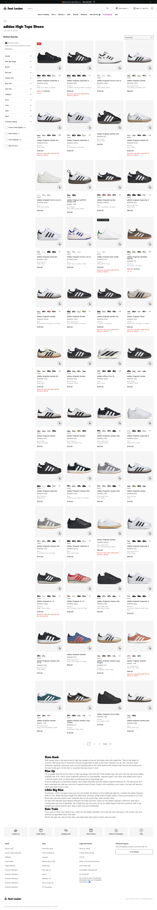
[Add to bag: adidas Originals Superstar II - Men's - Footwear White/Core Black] (90, 127)
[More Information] (94, 2)
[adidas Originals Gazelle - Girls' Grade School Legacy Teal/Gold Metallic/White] (139, 656)
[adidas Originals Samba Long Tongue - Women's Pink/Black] (114, 656)
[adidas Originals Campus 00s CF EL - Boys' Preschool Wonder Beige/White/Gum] (44, 656)
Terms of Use (83, 848)
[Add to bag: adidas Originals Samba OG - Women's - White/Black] (60, 127)
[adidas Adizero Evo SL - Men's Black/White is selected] (99, 371)
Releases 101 (46, 878)
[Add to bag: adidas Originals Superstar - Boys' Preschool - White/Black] (60, 244)
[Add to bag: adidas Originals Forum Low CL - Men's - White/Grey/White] (60, 187)
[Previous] (6, 2)
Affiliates (8, 857)
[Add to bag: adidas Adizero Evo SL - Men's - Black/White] (120, 363)
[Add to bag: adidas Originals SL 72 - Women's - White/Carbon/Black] (60, 588)
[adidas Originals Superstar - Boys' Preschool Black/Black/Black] (49, 252)
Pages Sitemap (10, 866)
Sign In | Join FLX (142, 8)
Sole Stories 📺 (95, 14)
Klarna (44, 874)
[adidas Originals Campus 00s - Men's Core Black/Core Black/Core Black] (84, 486)
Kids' (69, 14)
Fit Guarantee (47, 887)
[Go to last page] (110, 743)
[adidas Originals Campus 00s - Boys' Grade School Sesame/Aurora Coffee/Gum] (114, 596)
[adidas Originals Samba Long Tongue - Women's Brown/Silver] (104, 656)
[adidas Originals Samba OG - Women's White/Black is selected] (39, 135)
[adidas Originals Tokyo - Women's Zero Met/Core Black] (139, 311)
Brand (7, 67)
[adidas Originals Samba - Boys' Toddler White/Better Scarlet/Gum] (134, 371)
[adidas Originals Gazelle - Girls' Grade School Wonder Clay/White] (49, 715)
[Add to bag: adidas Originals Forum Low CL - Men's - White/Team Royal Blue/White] (90, 244)
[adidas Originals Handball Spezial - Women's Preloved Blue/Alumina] (144, 252)
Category (8, 94)
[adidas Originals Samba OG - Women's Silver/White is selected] (129, 135)
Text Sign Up (46, 870)
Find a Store (8, 49)
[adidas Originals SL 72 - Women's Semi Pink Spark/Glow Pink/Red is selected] (69, 596)
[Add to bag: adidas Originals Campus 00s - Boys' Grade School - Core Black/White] (120, 423)
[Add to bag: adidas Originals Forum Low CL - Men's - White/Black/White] (120, 68)
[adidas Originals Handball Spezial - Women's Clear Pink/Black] (139, 252)
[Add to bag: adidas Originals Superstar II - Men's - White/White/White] (150, 423)
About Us (8, 848)
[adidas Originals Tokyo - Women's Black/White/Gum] (134, 311)
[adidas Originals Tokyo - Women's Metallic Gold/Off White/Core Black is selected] (129, 311)
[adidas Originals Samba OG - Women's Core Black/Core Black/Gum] (54, 135)
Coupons (45, 857)
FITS (80, 857)
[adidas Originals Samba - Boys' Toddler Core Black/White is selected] (129, 371)
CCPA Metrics (83, 866)
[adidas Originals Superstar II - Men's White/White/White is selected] (129, 430)
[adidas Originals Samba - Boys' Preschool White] (74, 371)
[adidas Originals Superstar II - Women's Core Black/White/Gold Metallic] (74, 75)
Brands (75, 14)
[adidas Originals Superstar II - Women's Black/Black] (84, 75)
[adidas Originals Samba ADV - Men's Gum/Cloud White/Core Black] (134, 715)
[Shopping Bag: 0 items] (152, 8)
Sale (116, 14)
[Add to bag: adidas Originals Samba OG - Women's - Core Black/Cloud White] (120, 304)
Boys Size (8, 83)
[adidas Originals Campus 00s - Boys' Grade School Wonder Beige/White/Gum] (104, 430)
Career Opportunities (12, 853)
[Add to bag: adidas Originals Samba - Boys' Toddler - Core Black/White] (150, 363)
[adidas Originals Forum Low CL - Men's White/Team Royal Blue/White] (109, 75)
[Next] (151, 2)
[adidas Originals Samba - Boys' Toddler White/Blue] (139, 371)
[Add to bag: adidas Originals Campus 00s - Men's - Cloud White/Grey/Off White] (60, 533)
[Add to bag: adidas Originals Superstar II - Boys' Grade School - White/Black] (150, 187)
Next (105, 744)
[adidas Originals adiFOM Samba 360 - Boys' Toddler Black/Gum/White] (74, 195)
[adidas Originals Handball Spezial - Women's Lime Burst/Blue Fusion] (134, 252)
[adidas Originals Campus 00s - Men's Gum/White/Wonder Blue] (74, 486)
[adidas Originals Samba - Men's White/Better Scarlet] (109, 195)
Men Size (8, 72)
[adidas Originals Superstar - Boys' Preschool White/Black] (54, 252)
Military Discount (47, 861)
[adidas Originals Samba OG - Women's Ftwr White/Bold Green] (44, 135)
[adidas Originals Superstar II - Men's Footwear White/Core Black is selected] (69, 135)
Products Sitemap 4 (11, 883)
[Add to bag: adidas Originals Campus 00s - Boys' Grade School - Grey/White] (120, 478)
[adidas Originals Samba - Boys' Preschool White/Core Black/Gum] (84, 371)
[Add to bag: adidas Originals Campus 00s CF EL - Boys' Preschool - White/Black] (60, 648)
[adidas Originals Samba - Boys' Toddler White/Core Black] (144, 371)
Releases (84, 14)
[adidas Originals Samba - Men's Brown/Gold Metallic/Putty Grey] (104, 195)
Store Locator (46, 883)
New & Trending (43, 14)
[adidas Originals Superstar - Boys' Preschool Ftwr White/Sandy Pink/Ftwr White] (44, 252)
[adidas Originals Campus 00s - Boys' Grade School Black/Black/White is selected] (99, 596)
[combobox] (68, 8)
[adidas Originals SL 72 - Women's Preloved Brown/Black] (49, 596)
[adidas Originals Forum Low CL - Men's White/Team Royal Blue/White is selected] (69, 252)
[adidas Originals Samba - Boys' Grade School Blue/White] (139, 75)
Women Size (9, 78)
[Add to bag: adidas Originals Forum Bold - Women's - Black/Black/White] (120, 708)
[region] (78, 2)
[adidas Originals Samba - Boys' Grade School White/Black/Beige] (134, 75)
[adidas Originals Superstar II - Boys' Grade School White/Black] (144, 195)
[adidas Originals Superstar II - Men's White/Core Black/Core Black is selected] (39, 75)
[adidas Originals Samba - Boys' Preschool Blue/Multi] (79, 371)
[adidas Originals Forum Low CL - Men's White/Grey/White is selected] (39, 195)
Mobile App (46, 866)
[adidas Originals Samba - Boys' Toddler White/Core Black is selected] (39, 430)
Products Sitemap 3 (11, 878)
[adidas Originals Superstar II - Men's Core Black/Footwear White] (44, 75)
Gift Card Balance (48, 853)
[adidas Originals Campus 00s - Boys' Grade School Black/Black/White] (114, 430)
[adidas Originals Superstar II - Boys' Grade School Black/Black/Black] (134, 195)
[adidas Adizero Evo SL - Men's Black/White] (104, 371)
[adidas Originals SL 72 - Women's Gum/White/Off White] (44, 596)
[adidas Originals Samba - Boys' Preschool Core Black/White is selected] (69, 371)
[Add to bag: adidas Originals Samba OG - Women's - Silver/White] (150, 127)
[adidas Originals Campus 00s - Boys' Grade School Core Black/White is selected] (99, 430)
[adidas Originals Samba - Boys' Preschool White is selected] (129, 486)
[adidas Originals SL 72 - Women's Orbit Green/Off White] (54, 596)
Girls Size (8, 89)
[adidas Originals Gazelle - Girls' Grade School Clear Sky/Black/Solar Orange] (134, 656)
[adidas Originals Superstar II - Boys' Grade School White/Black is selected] (129, 195)
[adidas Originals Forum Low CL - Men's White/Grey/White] (104, 75)
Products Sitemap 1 (11, 870)
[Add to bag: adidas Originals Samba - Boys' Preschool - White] (150, 478)
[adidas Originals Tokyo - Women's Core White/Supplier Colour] (144, 311)
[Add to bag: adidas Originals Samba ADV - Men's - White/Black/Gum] (150, 708)
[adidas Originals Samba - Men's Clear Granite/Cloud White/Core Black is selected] (39, 311)
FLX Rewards (107, 14)
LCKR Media (9, 861)
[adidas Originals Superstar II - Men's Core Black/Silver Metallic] (49, 75)
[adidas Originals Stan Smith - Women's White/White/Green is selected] (99, 252)
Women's (61, 14)
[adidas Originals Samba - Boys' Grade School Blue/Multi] (144, 75)
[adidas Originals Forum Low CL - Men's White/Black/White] (44, 195)
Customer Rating (11, 122)
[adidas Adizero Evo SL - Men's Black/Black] (109, 371)
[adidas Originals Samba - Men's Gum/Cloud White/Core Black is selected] (99, 195)
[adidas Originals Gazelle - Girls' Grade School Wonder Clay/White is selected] (129, 656)
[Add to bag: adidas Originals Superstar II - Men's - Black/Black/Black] (90, 533)
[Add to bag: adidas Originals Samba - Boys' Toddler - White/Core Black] (60, 423)
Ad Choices (83, 874)
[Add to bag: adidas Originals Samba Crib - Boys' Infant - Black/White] (120, 127)
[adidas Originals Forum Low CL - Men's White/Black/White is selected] (99, 75)
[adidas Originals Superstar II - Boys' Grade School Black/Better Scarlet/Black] (139, 195)
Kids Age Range (10, 61)
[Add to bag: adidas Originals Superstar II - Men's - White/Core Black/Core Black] (60, 68)
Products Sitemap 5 (11, 887)
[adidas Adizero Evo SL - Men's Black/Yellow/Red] (114, 371)
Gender (7, 56)
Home (5, 21)
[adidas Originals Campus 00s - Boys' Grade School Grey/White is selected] (99, 486)
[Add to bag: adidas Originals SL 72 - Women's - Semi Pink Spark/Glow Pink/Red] (90, 588)
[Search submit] (107, 8)
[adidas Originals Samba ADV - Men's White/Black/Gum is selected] (129, 715)
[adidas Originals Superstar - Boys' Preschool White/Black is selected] (39, 252)
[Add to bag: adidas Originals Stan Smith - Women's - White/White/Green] (120, 244)
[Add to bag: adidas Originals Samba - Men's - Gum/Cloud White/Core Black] (120, 187)
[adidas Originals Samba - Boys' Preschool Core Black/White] (84, 430)
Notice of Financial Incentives (89, 861)
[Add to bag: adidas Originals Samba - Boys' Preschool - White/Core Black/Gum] (90, 423)
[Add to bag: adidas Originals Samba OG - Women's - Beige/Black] (60, 363)
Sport (7, 116)
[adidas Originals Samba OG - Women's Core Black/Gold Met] (49, 135)
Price (7, 100)
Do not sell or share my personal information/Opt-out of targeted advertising (90, 880)
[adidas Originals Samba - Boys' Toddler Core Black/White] (54, 430)
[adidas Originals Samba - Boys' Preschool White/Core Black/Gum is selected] (69, 430)
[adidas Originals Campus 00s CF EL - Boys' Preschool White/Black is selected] (39, 656)
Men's (53, 14)
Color (7, 105)
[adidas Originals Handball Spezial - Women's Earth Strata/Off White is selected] (129, 252)
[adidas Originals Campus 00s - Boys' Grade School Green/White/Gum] (109, 430)
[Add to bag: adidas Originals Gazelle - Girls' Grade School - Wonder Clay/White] (150, 648)
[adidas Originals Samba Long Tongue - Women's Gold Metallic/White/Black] (109, 656)
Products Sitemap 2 (11, 874)
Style (7, 111)
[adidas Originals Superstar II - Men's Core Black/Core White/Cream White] (54, 75)
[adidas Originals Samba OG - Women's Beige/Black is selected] (39, 371)
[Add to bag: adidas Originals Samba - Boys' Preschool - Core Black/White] (90, 363)
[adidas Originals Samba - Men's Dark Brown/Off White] (114, 195)
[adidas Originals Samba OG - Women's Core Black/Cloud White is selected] (99, 311)
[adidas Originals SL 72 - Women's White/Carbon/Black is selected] (39, 596)
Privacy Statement (85, 853)
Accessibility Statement (87, 870)
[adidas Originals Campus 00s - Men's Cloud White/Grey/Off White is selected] (39, 541)
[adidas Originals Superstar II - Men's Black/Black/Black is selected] (69, 541)
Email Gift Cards (47, 848)
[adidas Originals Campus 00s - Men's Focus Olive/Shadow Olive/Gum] (79, 486)
